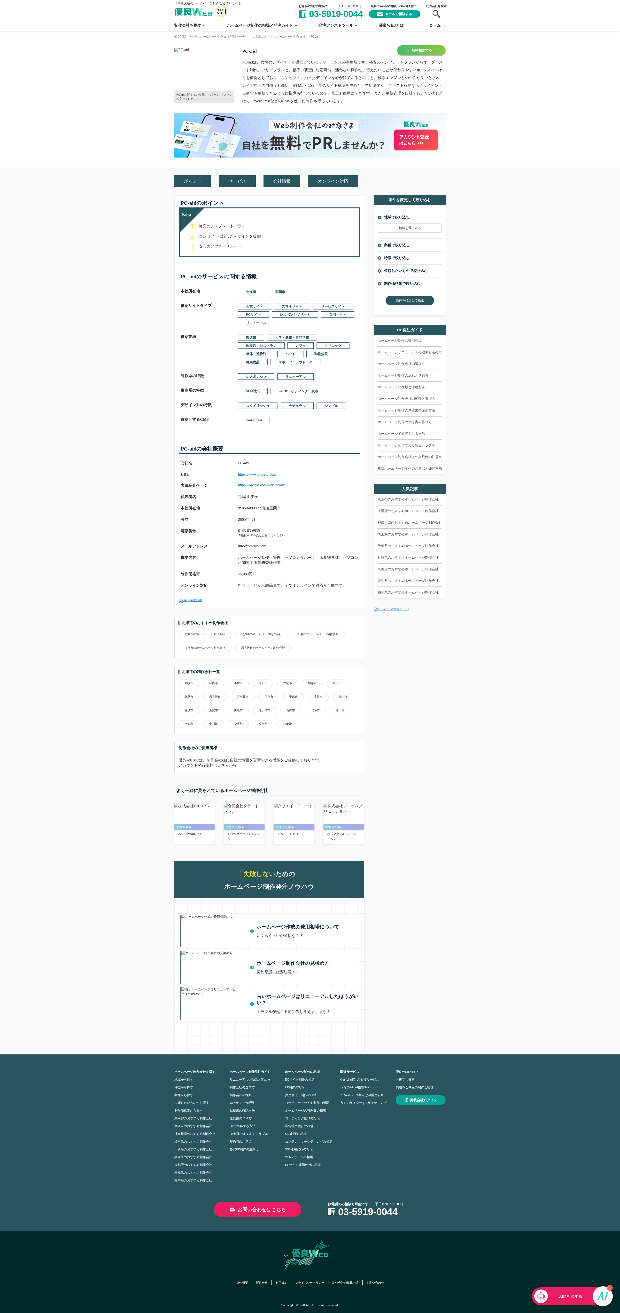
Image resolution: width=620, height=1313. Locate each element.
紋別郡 (263, 724)
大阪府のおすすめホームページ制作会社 (408, 511)
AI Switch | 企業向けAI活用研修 (362, 1095)
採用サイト (337, 314)
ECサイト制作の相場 (299, 1079)
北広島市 (264, 710)
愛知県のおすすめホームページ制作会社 (408, 581)
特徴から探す (183, 1087)
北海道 (251, 292)
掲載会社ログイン (423, 1100)
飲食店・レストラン (261, 346)
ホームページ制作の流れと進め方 (403, 375)
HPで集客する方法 (243, 1126)
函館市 (213, 683)
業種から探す (183, 1095)
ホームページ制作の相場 (302, 1072)
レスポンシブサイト (295, 314)
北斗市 (315, 710)
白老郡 (287, 724)
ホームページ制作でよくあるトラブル (406, 445)
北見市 (189, 696)
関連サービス (349, 1072)
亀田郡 (340, 710)
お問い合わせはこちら (262, 1209)
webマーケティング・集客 (298, 391)
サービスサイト (333, 306)
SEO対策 (253, 391)
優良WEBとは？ (407, 1072)
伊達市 (238, 710)
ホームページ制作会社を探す (194, 1072)
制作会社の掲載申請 (345, 1282)
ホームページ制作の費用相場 (400, 340)
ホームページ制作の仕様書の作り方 (405, 422)
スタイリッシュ (258, 406)
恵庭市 (213, 710)
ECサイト (253, 314)
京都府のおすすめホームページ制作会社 (408, 569)
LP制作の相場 (294, 1087)
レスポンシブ (256, 377)
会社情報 (282, 181)
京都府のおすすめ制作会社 (193, 1165)
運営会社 (262, 1282)
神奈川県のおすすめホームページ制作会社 (410, 522)
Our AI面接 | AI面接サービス (359, 1079)
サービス (237, 181)
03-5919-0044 (336, 14)
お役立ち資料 (405, 1079)
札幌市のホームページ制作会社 (318, 634)
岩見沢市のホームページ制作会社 (263, 647)
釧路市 (312, 683)
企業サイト (254, 306)
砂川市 (343, 696)
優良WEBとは (391, 25)
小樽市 (238, 683)
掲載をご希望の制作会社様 (415, 1087)
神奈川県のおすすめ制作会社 (194, 1134)
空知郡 (189, 724)
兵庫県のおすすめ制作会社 (193, 1157)
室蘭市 (280, 292)
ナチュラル (297, 406)
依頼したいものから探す (191, 1103)
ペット (290, 354)
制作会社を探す (188, 25)
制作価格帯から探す (188, 1110)
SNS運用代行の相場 (299, 1149)
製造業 (251, 337)
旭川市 (263, 683)
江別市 (268, 696)
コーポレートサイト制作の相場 (307, 1103)
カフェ (300, 346)
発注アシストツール (335, 25)
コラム (435, 25)
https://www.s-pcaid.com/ (257, 474)
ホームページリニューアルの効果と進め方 (410, 352)
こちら (223, 94)
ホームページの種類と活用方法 (401, 387)
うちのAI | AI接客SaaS (355, 1087)
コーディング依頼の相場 (302, 1118)
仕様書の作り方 (241, 1118)
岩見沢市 (215, 696)
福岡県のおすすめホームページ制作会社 (408, 592)
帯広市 (337, 683)
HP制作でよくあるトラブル (249, 1134)
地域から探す (183, 1079)
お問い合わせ (375, 1282)
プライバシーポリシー (309, 1282)
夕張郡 (238, 724)
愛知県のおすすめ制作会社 (193, 1172)
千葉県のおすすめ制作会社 (193, 1149)
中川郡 (213, 724)
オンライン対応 (333, 181)
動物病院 (321, 354)
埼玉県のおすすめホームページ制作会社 (408, 534)
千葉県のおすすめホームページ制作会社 (408, 546)
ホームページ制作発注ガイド (250, 1072)
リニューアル (256, 323)
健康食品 (253, 362)
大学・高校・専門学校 (292, 337)
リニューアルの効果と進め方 (250, 1079)
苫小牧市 (242, 696)
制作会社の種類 (241, 1095)
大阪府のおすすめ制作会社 (193, 1126)
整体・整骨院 (256, 354)
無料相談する (422, 50)
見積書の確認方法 (242, 1110)
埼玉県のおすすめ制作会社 (193, 1141)
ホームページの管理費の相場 (305, 1110)
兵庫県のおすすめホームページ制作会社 (408, 557)
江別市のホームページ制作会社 (205, 647)
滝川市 (318, 696)
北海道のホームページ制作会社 (261, 634)
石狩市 (290, 710)
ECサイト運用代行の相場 (303, 1165)
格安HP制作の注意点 (244, 1149)
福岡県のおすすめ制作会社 (193, 1180)
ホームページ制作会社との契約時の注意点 (410, 457)
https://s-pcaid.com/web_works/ (262, 485)
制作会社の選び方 (242, 1087)
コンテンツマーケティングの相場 (308, 1141)
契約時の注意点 (241, 1141)
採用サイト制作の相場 (301, 1095)
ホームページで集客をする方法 (401, 433)
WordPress (254, 420)
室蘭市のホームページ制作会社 (205, 634)
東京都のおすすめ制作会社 (193, 1118)
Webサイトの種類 (242, 1103)
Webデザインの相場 (299, 1157)
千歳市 (293, 696)
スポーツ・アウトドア (295, 362)
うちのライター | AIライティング (363, 1103)
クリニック (333, 346)
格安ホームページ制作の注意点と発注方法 (410, 468)
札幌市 (189, 683)
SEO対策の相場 (296, 1134)
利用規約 (281, 1282)
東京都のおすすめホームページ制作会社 (408, 499)
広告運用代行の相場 (299, 1126)
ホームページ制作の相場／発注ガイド (260, 25)
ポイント (193, 181)
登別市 (189, 710)
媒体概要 (242, 1282)
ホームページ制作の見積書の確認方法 (406, 410)
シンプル (331, 406)
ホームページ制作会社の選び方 (401, 364)
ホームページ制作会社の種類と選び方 (406, 399)
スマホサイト (292, 306)
